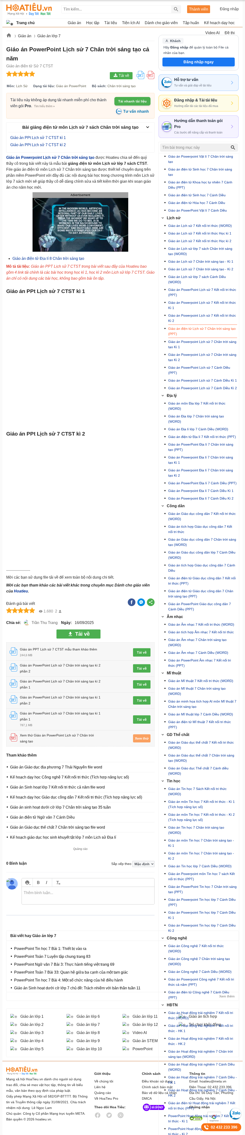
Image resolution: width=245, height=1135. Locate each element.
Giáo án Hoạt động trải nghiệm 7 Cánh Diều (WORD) (201, 1066)
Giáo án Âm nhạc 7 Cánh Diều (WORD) (198, 653)
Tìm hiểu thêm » (44, 106)
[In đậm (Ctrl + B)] (38, 882)
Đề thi (230, 33)
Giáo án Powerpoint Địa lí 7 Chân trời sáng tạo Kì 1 (200, 459)
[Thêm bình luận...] (88, 895)
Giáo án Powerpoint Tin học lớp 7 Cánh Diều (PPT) (202, 902)
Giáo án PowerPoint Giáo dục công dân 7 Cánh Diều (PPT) (199, 606)
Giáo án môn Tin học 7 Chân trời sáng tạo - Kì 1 (201, 842)
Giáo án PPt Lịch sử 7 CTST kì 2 (38, 145)
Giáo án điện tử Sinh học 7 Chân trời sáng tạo (200, 171)
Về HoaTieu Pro (106, 1098)
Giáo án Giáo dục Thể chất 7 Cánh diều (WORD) (198, 770)
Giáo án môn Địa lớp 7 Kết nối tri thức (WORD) (196, 405)
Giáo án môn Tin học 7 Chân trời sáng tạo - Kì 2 (201, 855)
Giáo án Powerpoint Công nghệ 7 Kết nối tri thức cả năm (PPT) (201, 981)
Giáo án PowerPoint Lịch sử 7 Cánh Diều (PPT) (199, 370)
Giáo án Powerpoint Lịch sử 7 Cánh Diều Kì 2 (202, 388)
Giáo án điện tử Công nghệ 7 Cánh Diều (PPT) (198, 994)
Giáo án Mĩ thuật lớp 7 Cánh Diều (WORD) (200, 714)
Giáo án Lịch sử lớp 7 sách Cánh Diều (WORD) (197, 279)
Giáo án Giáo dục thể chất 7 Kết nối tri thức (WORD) (201, 745)
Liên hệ (100, 1087)
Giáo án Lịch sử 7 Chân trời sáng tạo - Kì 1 (200, 261)
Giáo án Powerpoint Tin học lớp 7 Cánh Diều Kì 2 (202, 928)
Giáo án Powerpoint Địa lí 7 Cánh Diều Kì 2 (201, 498)
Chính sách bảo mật (157, 1087)
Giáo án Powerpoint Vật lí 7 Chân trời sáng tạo (200, 159)
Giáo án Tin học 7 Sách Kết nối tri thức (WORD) (197, 791)
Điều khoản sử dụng (157, 1081)
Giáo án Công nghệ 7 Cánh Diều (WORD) (200, 972)
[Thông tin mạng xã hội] (154, 1112)
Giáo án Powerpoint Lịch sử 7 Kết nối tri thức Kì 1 (202, 305)
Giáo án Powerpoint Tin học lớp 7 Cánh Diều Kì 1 (202, 915)
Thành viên (198, 9)
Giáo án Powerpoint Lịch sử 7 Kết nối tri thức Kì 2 (202, 318)
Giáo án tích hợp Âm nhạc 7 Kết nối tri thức (201, 632)
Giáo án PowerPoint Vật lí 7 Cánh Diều (197, 210)
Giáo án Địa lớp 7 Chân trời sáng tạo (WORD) (196, 418)
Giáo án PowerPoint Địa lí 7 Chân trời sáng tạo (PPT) (200, 447)
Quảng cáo (102, 1093)
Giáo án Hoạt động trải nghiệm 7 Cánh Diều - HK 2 (202, 1092)
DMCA (147, 1098)
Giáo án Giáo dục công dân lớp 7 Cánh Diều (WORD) (201, 555)
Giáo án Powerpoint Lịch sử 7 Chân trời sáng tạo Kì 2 (202, 357)
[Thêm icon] (27, 882)
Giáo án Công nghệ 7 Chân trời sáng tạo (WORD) (199, 961)
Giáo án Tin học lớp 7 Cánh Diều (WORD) (200, 866)
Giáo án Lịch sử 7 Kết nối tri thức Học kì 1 (199, 233)
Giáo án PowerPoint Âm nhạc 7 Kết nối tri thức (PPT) (199, 662)
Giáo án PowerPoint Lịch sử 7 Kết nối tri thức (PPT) (202, 292)
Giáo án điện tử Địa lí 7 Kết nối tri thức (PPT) (202, 437)
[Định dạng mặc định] (57, 882)
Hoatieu (21, 591)
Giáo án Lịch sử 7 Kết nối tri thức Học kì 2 (199, 241)
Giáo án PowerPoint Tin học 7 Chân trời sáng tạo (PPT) (202, 889)
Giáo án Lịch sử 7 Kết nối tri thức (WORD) (200, 226)
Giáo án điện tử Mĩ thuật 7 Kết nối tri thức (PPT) (199, 724)
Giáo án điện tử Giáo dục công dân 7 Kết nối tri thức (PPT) (202, 580)
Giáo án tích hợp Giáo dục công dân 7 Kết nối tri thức (200, 529)
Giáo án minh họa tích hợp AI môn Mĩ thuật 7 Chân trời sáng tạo (202, 704)
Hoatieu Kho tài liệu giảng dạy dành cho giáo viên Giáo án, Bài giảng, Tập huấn (29, 9)
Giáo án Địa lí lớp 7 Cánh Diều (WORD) (198, 429)
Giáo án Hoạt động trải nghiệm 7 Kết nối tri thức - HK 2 (200, 1041)
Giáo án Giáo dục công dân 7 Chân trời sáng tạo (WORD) (202, 542)
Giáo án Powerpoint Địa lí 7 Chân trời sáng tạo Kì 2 (200, 472)
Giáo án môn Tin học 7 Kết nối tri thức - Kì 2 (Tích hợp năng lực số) (201, 817)
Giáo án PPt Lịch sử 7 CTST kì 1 (38, 138)
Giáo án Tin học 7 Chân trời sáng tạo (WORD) (196, 830)
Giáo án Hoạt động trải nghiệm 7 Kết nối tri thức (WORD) (200, 1015)
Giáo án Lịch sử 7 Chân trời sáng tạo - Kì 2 (200, 269)
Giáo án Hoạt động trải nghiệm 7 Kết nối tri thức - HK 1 (200, 1028)
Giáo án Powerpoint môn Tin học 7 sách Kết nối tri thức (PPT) (201, 876)
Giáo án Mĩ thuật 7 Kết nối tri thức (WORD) (200, 681)
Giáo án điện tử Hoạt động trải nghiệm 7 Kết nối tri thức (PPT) (201, 1105)
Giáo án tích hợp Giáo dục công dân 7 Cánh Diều (201, 567)
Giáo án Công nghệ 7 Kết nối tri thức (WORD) (196, 948)
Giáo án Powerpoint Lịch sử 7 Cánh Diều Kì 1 (202, 380)
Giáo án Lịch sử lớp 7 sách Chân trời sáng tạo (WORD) (200, 251)
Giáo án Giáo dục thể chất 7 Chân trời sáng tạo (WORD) (201, 757)
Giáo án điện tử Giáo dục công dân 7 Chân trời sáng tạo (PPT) (200, 593)
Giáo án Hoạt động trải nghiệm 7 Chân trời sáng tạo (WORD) (200, 1054)
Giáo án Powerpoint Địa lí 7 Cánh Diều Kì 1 (201, 491)
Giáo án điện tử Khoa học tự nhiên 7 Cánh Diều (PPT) (200, 184)
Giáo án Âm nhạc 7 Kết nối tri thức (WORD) (201, 624)
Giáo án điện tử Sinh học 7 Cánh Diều (197, 195)
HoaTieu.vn (27, 1070)
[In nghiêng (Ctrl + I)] (46, 882)
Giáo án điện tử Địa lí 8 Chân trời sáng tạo (48, 258)
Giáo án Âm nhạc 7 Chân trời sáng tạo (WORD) (197, 642)
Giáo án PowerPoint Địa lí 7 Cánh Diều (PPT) (202, 483)
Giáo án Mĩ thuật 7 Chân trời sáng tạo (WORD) (197, 691)
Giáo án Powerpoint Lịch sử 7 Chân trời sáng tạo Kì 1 (202, 344)
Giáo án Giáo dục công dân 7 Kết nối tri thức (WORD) (202, 516)
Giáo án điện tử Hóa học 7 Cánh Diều (196, 203)
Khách (175, 41)
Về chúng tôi (103, 1081)
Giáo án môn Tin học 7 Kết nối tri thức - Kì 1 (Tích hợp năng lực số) (201, 804)
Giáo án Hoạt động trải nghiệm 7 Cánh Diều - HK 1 (202, 1079)
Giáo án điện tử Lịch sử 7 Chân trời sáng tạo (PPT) (202, 331)
